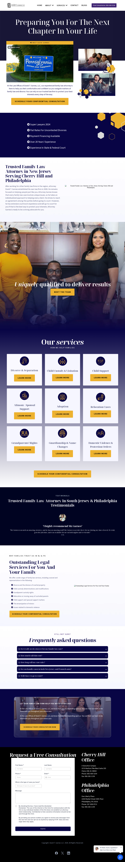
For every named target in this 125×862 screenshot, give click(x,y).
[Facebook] (56, 853)
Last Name (48, 765)
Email (46, 773)
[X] (62, 853)
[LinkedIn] (69, 853)
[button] (53, 5)
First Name (19, 765)
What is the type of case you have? (27, 782)
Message (18, 791)
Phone (18, 773)
